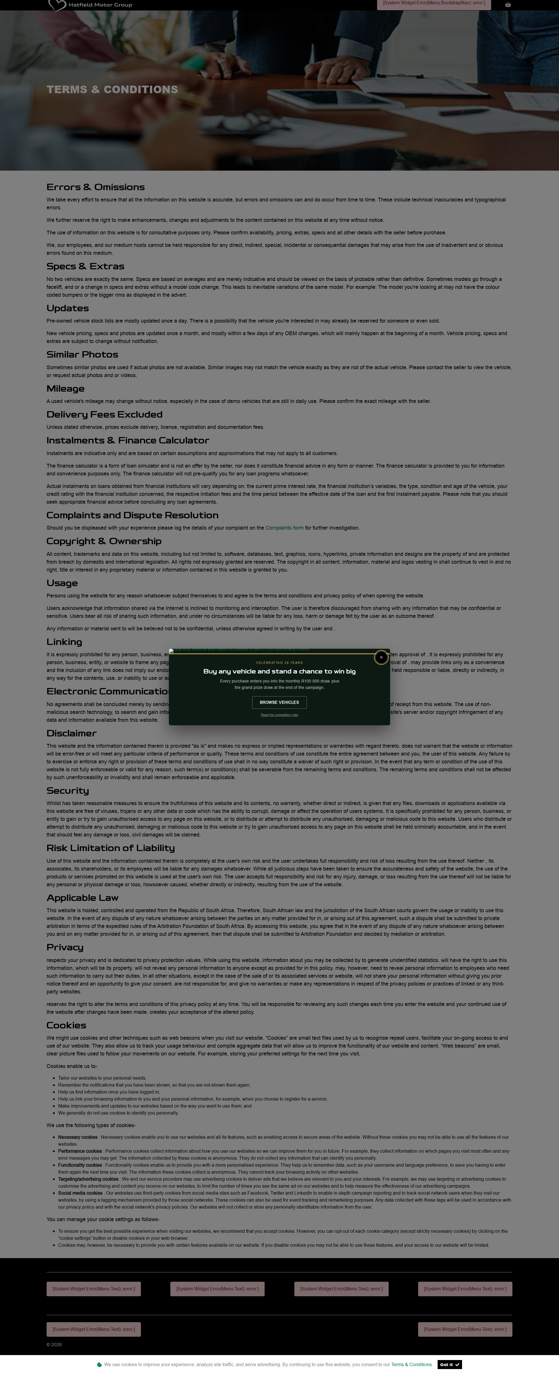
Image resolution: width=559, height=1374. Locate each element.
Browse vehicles (279, 702)
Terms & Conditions (411, 1364)
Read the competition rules (279, 715)
